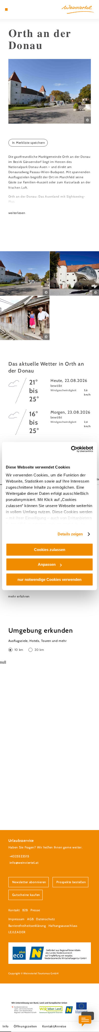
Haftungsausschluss (62, 926)
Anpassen (47, 564)
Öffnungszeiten (25, 1026)
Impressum (16, 919)
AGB (30, 919)
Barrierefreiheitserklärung (27, 926)
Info (6, 1026)
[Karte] (14, 9)
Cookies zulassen (49, 549)
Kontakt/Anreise (54, 1026)
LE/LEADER (17, 932)
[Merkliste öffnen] (18, 9)
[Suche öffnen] (22, 9)
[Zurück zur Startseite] (78, 9)
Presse (35, 910)
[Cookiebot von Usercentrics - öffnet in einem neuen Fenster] (71, 449)
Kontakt (14, 910)
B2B (25, 910)
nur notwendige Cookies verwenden (49, 579)
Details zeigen (70, 534)
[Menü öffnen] (6, 9)
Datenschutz (45, 919)
